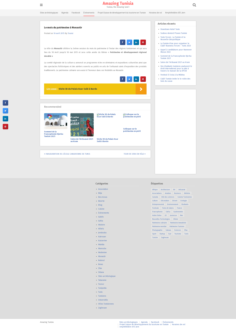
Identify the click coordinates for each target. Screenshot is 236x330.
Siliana (101, 272)
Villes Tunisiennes (106, 304)
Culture (155, 201)
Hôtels (101, 229)
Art (174, 190)
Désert (174, 201)
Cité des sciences (167, 197)
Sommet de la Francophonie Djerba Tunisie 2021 (53, 134)
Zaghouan (102, 308)
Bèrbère (187, 193)
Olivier (175, 219)
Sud (169, 234)
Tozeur (101, 284)
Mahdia (101, 244)
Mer (181, 215)
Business (177, 193)
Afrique (155, 190)
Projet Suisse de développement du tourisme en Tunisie (122, 13)
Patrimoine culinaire (159, 223)
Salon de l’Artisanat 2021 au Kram (175, 62)
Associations (157, 193)
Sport (154, 234)
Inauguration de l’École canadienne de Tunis (67, 154)
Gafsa (100, 221)
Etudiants (185, 204)
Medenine (102, 252)
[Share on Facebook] (122, 44)
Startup (162, 234)
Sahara (168, 230)
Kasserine (102, 240)
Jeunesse (173, 215)
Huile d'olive (156, 215)
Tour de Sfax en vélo (134, 154)
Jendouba (102, 233)
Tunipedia (102, 288)
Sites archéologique (107, 276)
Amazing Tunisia (118, 3)
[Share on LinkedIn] (5, 120)
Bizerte (101, 201)
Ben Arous (102, 197)
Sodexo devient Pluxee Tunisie (173, 33)
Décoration (165, 201)
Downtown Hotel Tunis (170, 29)
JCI (166, 215)
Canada (155, 197)
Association (103, 189)
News (100, 264)
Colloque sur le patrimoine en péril (132, 130)
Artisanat (182, 190)
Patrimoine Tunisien (177, 226)
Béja (100, 193)
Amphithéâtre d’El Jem (175, 13)
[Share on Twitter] (129, 44)
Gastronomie (178, 212)
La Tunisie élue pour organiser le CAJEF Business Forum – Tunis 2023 (175, 44)
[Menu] (41, 5)
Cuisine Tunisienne (185, 197)
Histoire (101, 225)
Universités (103, 300)
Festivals (155, 208)
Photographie (157, 230)
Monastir (102, 256)
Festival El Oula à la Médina (172, 75)
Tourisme (177, 234)
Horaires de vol (155, 13)
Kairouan (102, 236)
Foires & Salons (168, 208)
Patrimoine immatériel (178, 223)
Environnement (172, 204)
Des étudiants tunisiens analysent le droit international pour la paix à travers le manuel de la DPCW (176, 68)
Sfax (100, 268)
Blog (100, 205)
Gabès (101, 217)
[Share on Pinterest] (143, 44)
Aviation (168, 193)
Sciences (177, 230)
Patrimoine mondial (159, 226)
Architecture (165, 190)
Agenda (64, 13)
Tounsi (70, 33)
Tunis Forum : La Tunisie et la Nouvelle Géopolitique (172, 38)
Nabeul (101, 260)
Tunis (100, 292)
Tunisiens (102, 296)
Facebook (76, 13)
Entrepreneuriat (158, 204)
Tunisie (155, 237)
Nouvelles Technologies (161, 219)
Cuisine (101, 209)
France (179, 208)
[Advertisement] (175, 132)
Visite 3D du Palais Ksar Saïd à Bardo (107, 140)
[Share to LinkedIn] (136, 44)
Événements (88, 13)
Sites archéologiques (49, 13)
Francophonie (157, 212)
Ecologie (184, 201)
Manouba (102, 248)
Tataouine (102, 280)
